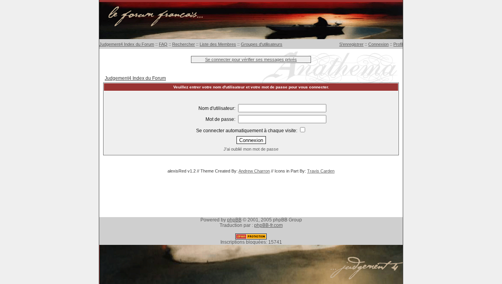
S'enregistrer (351, 44)
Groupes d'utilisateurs (261, 44)
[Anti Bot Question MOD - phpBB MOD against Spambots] (251, 238)
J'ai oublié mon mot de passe (251, 149)
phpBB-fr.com (268, 225)
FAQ (163, 44)
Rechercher (183, 44)
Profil (398, 44)
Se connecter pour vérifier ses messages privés (251, 59)
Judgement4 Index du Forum (126, 44)
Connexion (378, 44)
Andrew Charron (254, 171)
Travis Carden (321, 171)
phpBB (234, 220)
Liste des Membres (218, 44)
